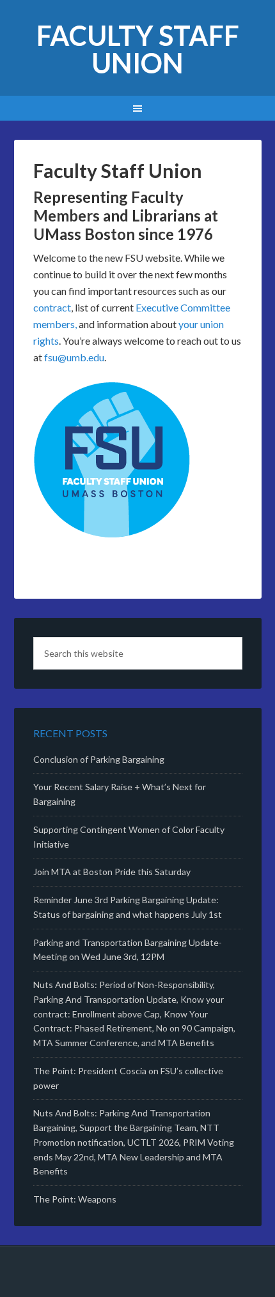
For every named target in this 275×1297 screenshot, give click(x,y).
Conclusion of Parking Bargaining (98, 759)
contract (52, 307)
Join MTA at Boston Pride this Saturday (112, 871)
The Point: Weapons (74, 1199)
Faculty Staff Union (137, 49)
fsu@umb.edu (74, 357)
